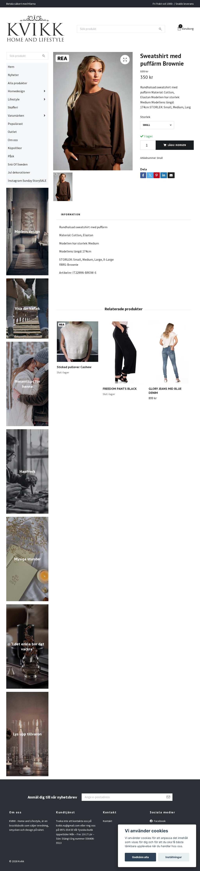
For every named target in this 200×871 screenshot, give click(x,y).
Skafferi (13, 123)
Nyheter (13, 90)
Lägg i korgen (177, 160)
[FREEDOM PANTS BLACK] (123, 368)
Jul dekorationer (19, 188)
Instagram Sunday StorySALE (27, 196)
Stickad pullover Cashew (74, 382)
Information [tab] (70, 229)
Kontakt (107, 836)
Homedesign (16, 106)
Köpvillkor (15, 163)
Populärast (15, 139)
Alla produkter (17, 98)
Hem (11, 82)
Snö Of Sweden (18, 180)
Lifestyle (14, 114)
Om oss (13, 155)
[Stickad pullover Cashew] (77, 357)
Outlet (12, 147)
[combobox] (157, 140)
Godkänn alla (140, 857)
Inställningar (173, 857)
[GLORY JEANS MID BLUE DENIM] (169, 368)
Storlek (145, 132)
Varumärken (16, 131)
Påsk (11, 171)
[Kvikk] (49, 36)
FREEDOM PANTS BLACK (120, 404)
